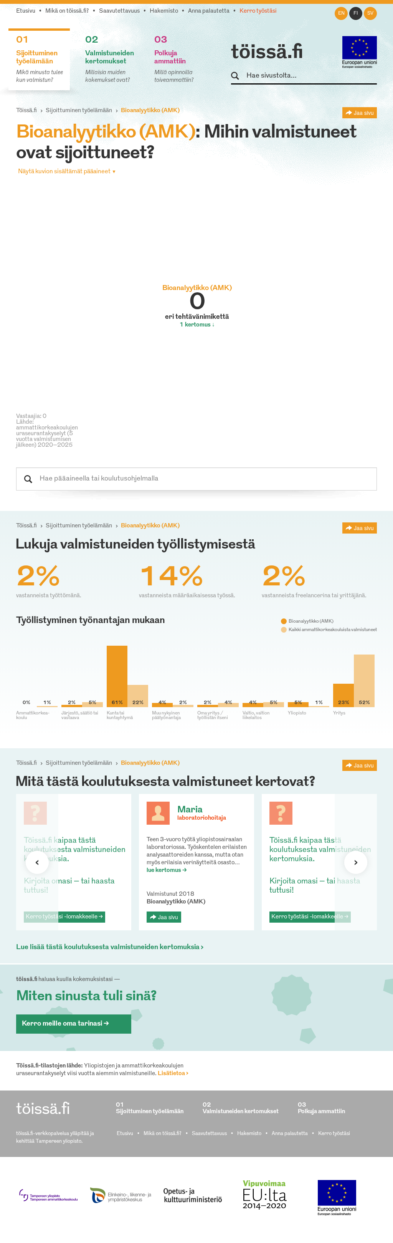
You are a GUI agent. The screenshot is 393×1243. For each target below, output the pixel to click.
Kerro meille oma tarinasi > (65, 1024)
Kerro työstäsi (258, 11)
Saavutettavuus (119, 11)
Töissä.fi (26, 111)
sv (370, 13)
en (341, 13)
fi (355, 13)
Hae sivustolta (238, 76)
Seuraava (37, 862)
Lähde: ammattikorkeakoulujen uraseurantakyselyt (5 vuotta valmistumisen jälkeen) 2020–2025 (47, 433)
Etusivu (25, 11)
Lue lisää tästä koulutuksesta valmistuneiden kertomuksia (108, 947)
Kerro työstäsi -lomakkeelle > (64, 917)
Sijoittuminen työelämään (79, 111)
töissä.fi (267, 53)
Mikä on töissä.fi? (67, 11)
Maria (190, 810)
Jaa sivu (364, 112)
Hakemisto (164, 11)
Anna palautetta (209, 11)
